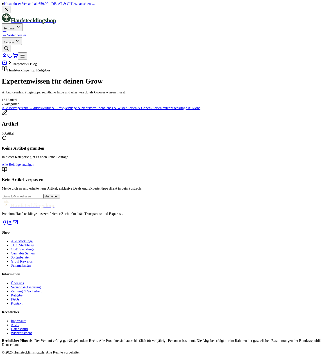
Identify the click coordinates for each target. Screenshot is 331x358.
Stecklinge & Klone (186, 108)
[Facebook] (4, 223)
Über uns (17, 283)
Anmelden (51, 196)
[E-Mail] (15, 223)
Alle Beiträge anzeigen (18, 164)
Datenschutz (19, 329)
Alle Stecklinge (22, 241)
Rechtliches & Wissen (111, 108)
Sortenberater (16, 35)
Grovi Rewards (22, 261)
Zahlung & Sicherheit (26, 291)
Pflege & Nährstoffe (82, 108)
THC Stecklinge (22, 245)
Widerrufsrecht (21, 333)
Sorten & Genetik (139, 108)
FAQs (15, 299)
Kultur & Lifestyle (55, 108)
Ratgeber (9, 42)
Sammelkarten (21, 265)
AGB (15, 325)
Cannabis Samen (23, 253)
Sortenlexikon (162, 108)
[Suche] (6, 48)
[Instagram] (10, 223)
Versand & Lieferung (26, 287)
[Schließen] (6, 9)
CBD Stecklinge (22, 249)
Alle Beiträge (11, 108)
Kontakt (16, 303)
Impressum (18, 321)
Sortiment (10, 28)
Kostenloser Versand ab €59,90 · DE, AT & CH (49, 4)
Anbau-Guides (31, 108)
